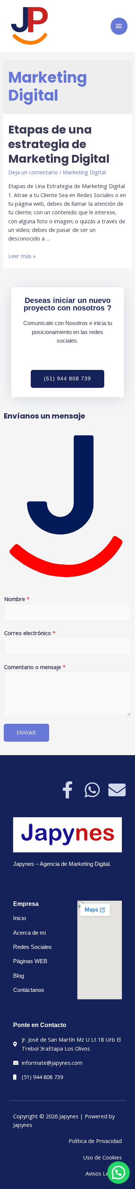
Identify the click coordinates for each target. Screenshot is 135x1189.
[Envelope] (117, 790)
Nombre (17, 599)
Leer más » (22, 256)
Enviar (26, 732)
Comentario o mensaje (35, 667)
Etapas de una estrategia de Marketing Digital (59, 144)
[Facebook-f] (67, 790)
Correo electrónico (30, 633)
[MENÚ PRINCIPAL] (119, 26)
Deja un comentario (33, 172)
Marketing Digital (84, 172)
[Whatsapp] (92, 790)
